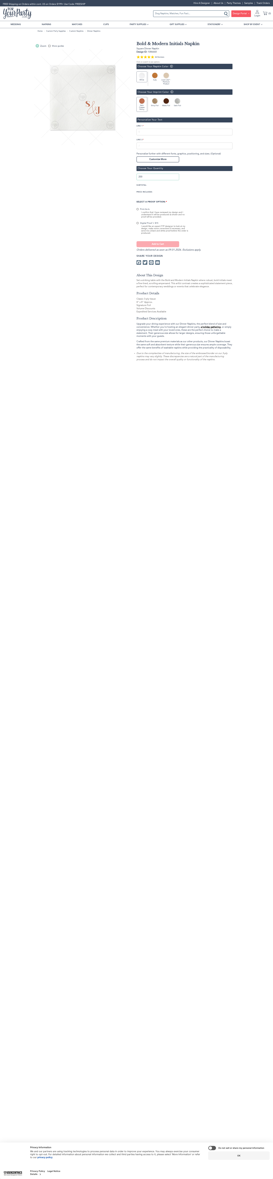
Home (40, 31)
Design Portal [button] (240, 14)
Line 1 (139, 126)
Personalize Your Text (150, 120)
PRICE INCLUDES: (144, 192)
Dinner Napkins (93, 31)
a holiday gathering (211, 327)
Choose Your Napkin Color (152, 66)
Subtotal (141, 185)
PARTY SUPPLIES (138, 24)
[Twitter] (145, 262)
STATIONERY (214, 24)
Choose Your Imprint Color (152, 92)
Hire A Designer (202, 3)
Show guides (58, 46)
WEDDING (16, 24)
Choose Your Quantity (150, 168)
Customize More (158, 159)
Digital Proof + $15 (149, 223)
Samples (248, 3)
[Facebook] (138, 262)
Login (257, 16)
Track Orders (263, 3)
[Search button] (226, 13)
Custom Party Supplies (56, 31)
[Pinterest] (151, 262)
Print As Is (144, 209)
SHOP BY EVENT (252, 24)
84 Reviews (159, 57)
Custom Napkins (76, 31)
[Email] (157, 262)
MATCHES (77, 24)
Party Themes (234, 3)
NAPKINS (46, 24)
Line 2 (139, 140)
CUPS (106, 24)
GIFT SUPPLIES (177, 24)
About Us (218, 3)
